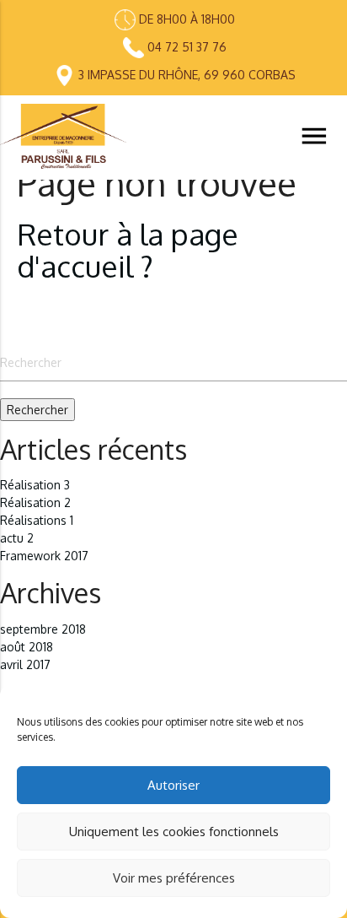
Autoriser (173, 785)
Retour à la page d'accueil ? (127, 250)
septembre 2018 (43, 629)
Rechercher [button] (37, 409)
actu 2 (17, 538)
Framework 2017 (44, 555)
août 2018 (26, 647)
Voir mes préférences (174, 878)
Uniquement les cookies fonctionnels (174, 832)
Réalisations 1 (36, 520)
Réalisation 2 (35, 502)
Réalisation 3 (35, 485)
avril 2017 (25, 664)
